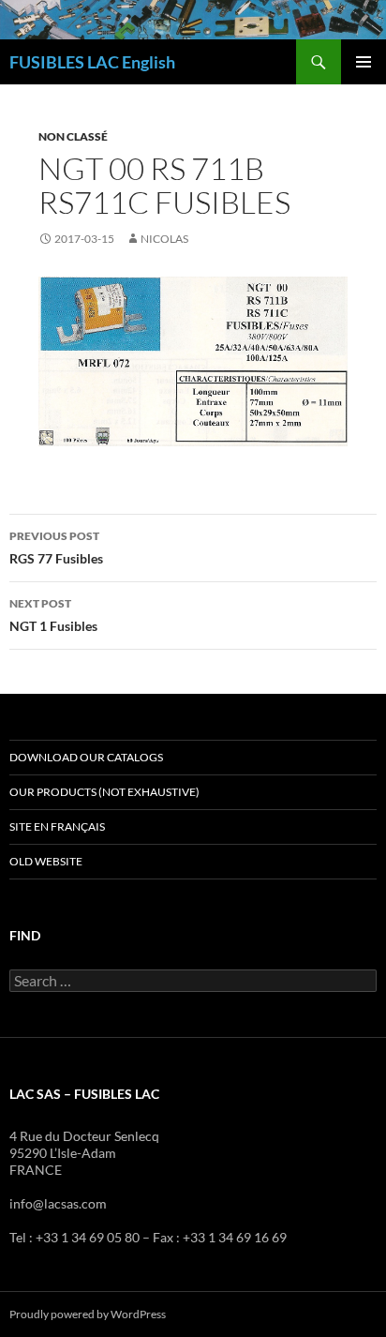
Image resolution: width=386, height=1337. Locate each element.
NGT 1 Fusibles (53, 615)
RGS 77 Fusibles (56, 547)
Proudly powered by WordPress (87, 1314)
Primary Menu (363, 61)
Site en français (57, 826)
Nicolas (164, 239)
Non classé (73, 136)
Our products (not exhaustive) (104, 792)
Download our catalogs (86, 757)
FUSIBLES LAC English (92, 62)
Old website (45, 861)
